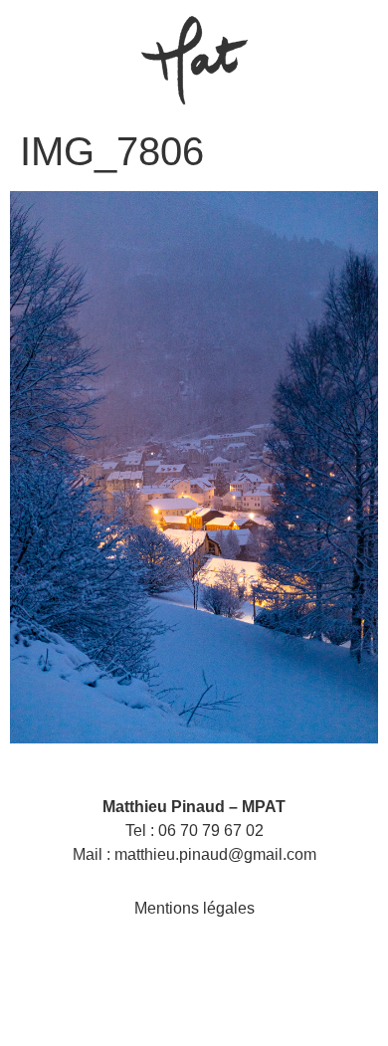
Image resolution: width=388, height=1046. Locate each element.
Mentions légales (194, 908)
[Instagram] (173, 966)
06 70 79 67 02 (211, 830)
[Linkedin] (215, 966)
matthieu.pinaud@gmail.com (215, 854)
